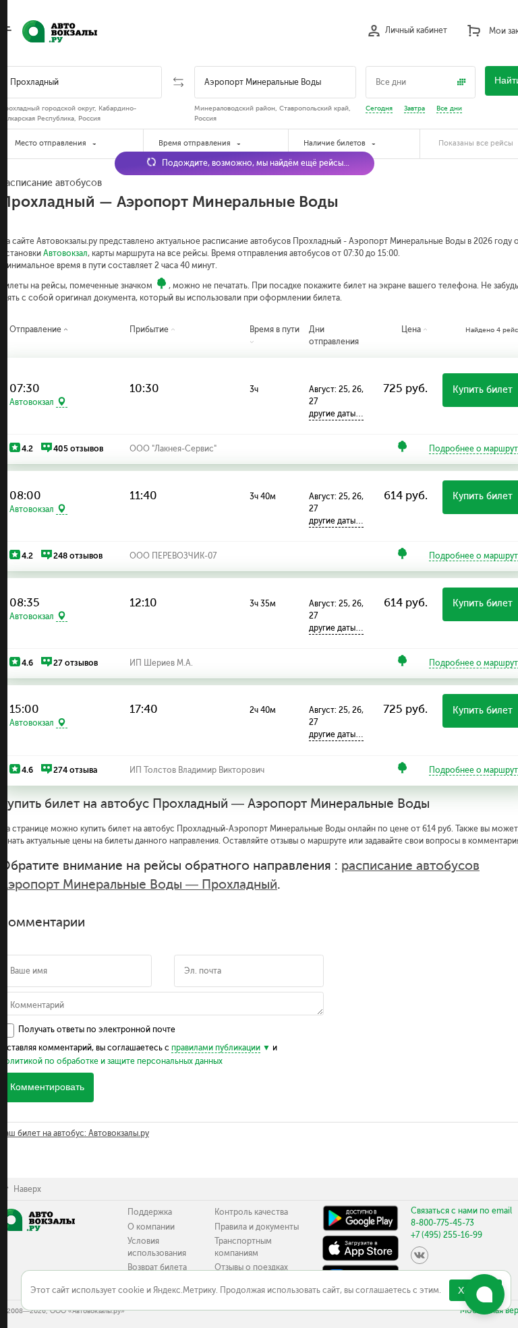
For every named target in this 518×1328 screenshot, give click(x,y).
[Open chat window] (484, 1294)
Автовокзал (65, 253)
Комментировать (47, 1087)
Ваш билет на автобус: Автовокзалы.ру (74, 1133)
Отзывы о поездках (251, 1267)
